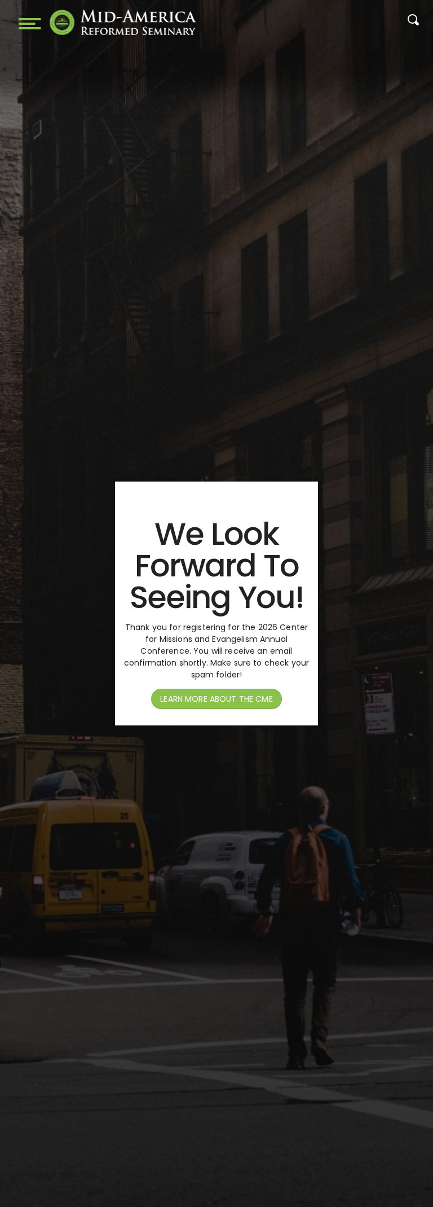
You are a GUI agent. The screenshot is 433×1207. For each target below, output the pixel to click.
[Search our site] (413, 22)
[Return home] (123, 22)
